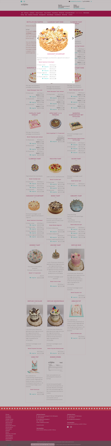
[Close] (75, 23)
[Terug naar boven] (106, 441)
